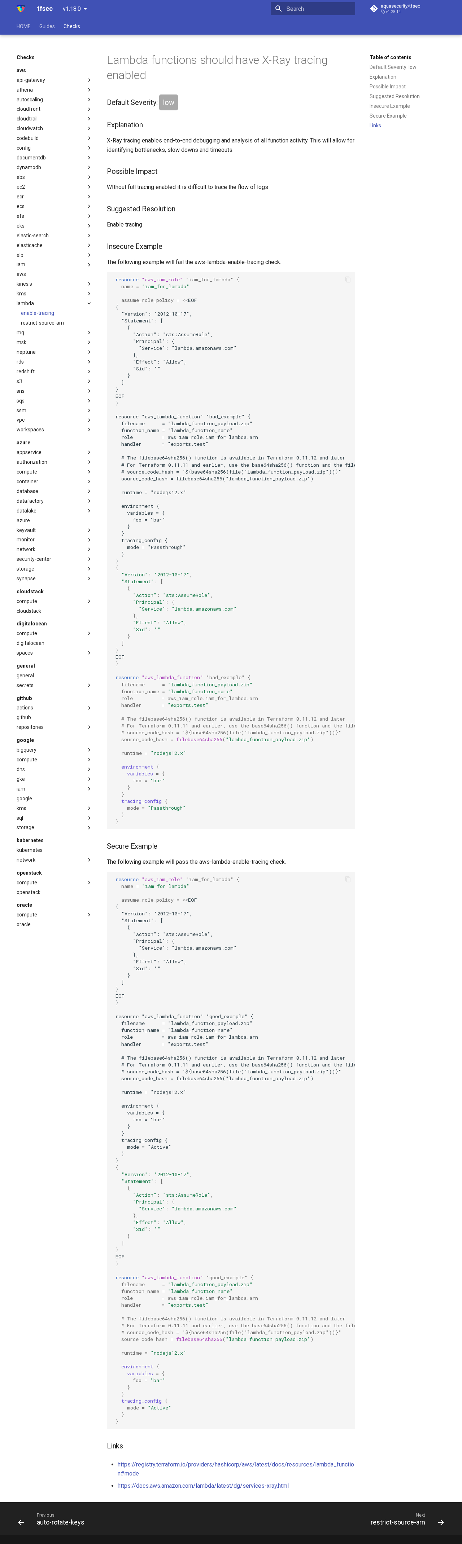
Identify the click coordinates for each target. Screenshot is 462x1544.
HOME (24, 26)
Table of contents (390, 57)
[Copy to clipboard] (348, 279)
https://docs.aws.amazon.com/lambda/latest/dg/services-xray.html (203, 1485)
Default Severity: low (393, 67)
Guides (47, 26)
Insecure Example (390, 106)
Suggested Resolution (395, 96)
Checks (72, 26)
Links (375, 125)
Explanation (383, 77)
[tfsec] (21, 8)
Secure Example (388, 116)
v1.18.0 (72, 8)
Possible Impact (388, 86)
